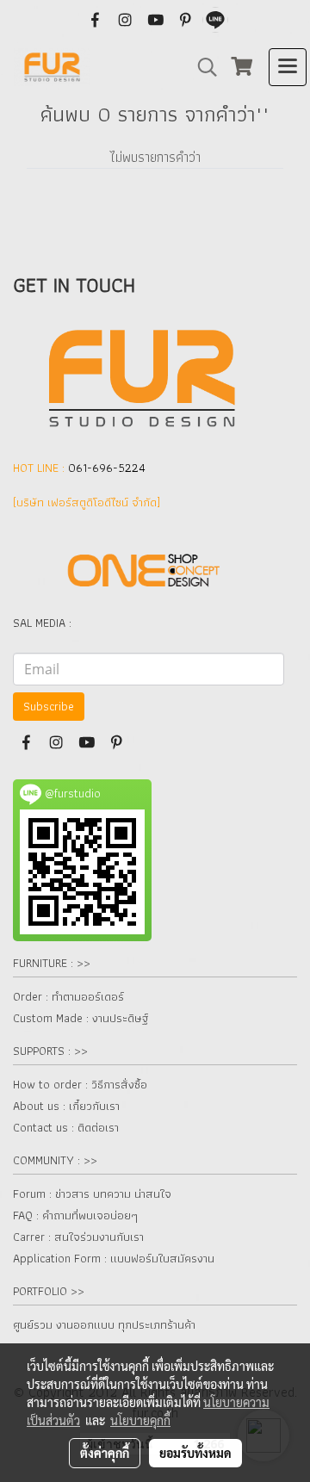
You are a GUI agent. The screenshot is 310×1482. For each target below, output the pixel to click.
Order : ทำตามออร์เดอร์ (68, 996)
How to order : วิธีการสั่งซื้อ (80, 1084)
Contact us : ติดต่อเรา (66, 1127)
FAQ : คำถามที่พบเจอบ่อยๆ (75, 1215)
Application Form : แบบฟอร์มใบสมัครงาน (113, 1258)
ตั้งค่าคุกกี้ (104, 1452)
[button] (201, 67)
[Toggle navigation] (288, 67)
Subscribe (48, 706)
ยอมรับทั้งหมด (195, 1452)
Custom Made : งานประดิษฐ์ (80, 1017)
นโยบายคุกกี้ (140, 1420)
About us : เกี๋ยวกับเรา (66, 1105)
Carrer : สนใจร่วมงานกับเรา (78, 1236)
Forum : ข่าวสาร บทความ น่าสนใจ (92, 1193)
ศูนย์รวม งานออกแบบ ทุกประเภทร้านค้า (104, 1324)
